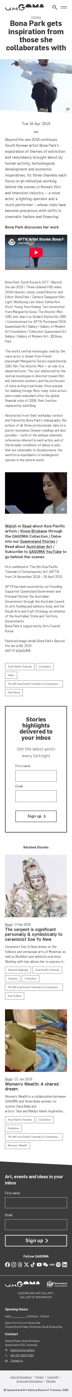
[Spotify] (58, 1264)
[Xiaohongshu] (51, 1264)
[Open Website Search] (54, 7)
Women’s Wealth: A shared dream (32, 1086)
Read (26, 526)
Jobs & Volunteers (21, 1377)
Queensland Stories (37, 541)
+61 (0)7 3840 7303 (22, 1355)
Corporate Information (29, 1381)
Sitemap (51, 1381)
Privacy (39, 1377)
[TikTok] (32, 1264)
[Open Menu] (64, 7)
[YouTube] (39, 1264)
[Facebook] (7, 1264)
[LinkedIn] (64, 1264)
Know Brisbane (33, 531)
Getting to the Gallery (22, 1350)
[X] (26, 1264)
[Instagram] (13, 1264)
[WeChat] (45, 1264)
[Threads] (20, 1264)
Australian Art (39, 546)
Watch (11, 526)
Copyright (52, 1377)
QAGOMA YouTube (45, 551)
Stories (36, 17)
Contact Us (16, 1360)
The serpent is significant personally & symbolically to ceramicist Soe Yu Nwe (33, 934)
